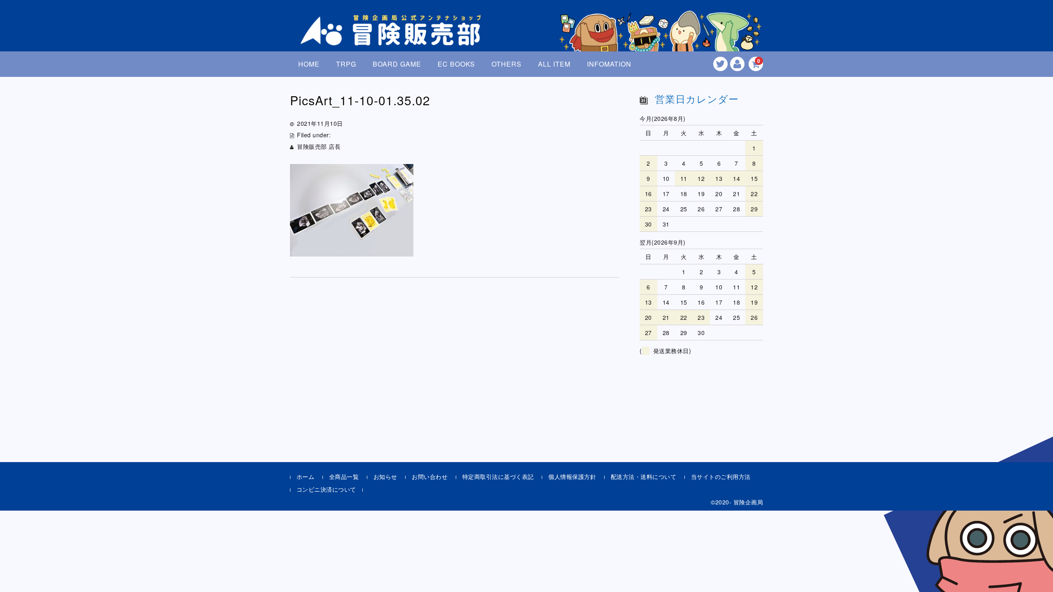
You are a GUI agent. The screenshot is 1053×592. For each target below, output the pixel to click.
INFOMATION (609, 64)
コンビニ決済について (326, 489)
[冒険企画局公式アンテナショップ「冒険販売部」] (393, 38)
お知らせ (385, 476)
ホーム (306, 476)
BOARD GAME (397, 64)
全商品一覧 (344, 476)
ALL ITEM (554, 64)
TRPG (346, 64)
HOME (309, 64)
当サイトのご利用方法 (721, 476)
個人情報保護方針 (572, 476)
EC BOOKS (456, 64)
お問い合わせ (430, 476)
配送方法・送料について (644, 476)
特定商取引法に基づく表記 (498, 476)
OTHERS (507, 64)
